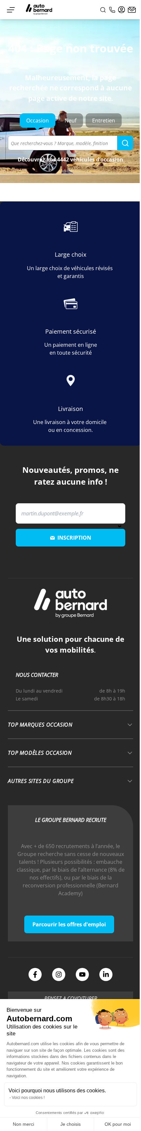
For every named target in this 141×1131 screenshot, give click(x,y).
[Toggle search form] (103, 9)
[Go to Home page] (39, 9)
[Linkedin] (105, 974)
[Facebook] (35, 974)
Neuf (70, 120)
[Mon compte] (122, 10)
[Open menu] (11, 9)
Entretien (103, 120)
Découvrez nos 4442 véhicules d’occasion (70, 159)
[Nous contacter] (132, 10)
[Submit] (125, 143)
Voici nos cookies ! (28, 1097)
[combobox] (70, 143)
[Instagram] (58, 974)
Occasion (37, 120)
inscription (74, 537)
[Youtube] (82, 974)
